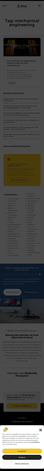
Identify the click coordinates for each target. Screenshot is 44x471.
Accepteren (22, 451)
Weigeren (22, 457)
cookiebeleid (34, 442)
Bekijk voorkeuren (22, 463)
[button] (40, 430)
